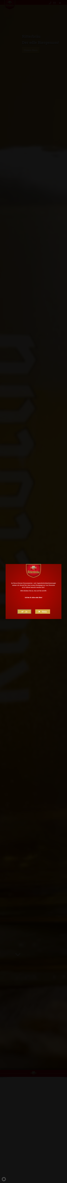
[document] (33, 591)
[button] (4, 1179)
